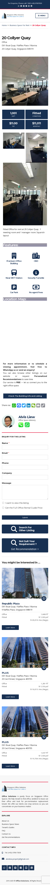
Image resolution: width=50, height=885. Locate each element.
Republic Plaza (11, 603)
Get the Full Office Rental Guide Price (23, 508)
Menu (43, 15)
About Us (5, 821)
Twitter (24, 6)
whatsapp (18, 6)
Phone (5, 463)
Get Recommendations (11, 837)
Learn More (10, 627)
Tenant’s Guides (8, 827)
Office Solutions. (22, 881)
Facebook (21, 6)
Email (5, 453)
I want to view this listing (17, 503)
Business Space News (10, 824)
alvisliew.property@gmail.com (17, 859)
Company (7, 473)
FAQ (3, 830)
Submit (25, 517)
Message (6, 483)
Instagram (26, 6)
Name (5, 443)
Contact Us (6, 834)
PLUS (5, 672)
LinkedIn (31, 6)
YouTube (29, 6)
